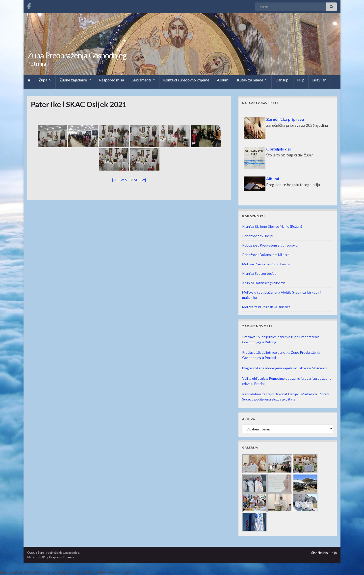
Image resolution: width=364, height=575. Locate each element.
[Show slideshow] (129, 180)
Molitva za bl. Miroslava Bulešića (266, 307)
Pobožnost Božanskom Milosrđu (266, 254)
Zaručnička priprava (263, 113)
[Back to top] (353, 564)
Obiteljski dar (257, 143)
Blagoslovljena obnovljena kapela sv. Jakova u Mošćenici (284, 368)
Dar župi (282, 79)
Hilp (301, 79)
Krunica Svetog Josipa (259, 273)
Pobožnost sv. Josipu (258, 236)
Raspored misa (111, 79)
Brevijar (319, 79)
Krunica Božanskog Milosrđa (264, 283)
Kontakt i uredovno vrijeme (186, 79)
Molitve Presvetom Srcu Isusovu (267, 264)
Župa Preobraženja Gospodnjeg (77, 55)
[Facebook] (29, 5)
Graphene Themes (61, 557)
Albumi (223, 79)
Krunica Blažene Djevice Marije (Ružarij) (272, 226)
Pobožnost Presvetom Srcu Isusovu (270, 245)
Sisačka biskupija (324, 552)
